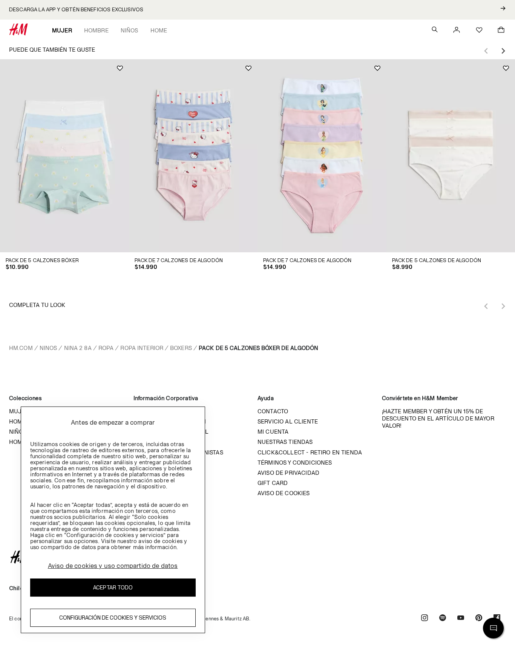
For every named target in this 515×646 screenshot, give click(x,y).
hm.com (21, 348)
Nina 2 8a (78, 348)
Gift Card (273, 483)
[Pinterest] (479, 618)
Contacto (273, 411)
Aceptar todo (113, 587)
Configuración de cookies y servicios (112, 617)
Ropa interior (141, 348)
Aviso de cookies (284, 493)
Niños (129, 30)
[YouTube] (461, 618)
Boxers (181, 348)
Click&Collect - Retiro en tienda (310, 452)
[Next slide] (503, 51)
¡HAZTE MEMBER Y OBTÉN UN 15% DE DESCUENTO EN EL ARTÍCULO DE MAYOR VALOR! (438, 418)
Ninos (48, 348)
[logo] (257, 557)
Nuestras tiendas (285, 442)
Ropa (105, 348)
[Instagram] (424, 618)
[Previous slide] (486, 51)
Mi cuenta (273, 431)
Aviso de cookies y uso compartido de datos (113, 565)
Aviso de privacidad (288, 473)
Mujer (62, 30)
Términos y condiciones (295, 462)
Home (158, 30)
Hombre (96, 30)
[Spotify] (443, 618)
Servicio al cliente (288, 421)
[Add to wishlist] (120, 68)
